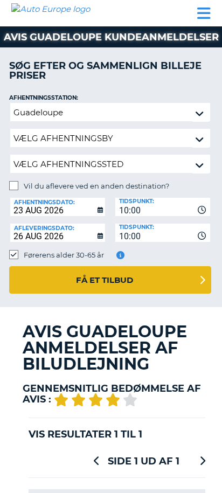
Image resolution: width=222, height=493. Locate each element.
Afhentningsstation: (43, 97)
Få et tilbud (104, 280)
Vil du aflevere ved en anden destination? (96, 186)
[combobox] (162, 207)
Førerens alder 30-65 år (64, 255)
